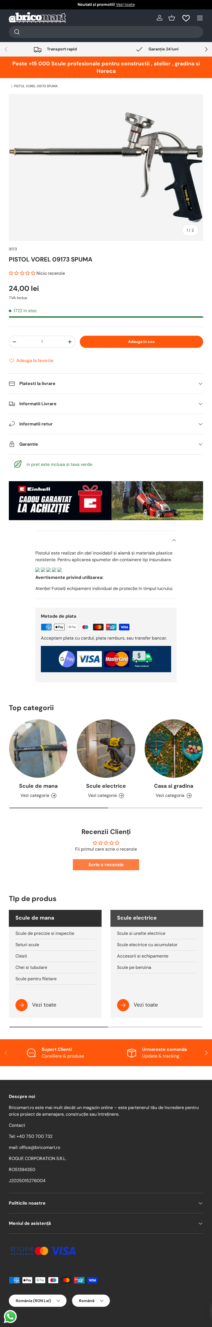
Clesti (21, 956)
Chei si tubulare (31, 967)
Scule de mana (38, 785)
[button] (172, 18)
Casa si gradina (173, 785)
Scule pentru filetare (36, 979)
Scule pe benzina (134, 967)
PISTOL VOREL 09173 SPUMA (36, 86)
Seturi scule (27, 945)
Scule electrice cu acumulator (147, 945)
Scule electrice (106, 785)
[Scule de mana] (38, 748)
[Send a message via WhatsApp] (10, 1316)
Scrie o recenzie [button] (106, 864)
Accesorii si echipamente (142, 956)
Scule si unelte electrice (141, 933)
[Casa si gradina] (174, 748)
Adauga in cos (141, 341)
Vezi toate (125, 4)
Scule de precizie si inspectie (44, 933)
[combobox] (106, 32)
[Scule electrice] (106, 748)
